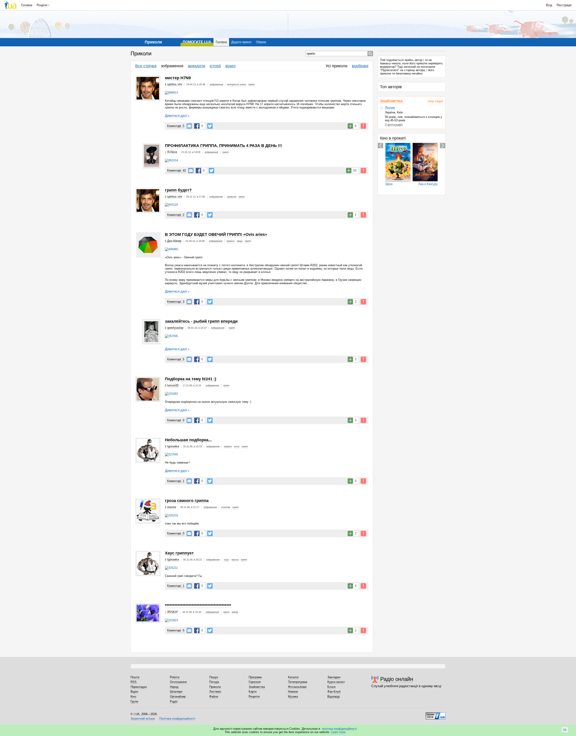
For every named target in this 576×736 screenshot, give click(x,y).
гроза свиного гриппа (187, 500)
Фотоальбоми (297, 687)
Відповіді (333, 696)
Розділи (42, 5)
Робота (174, 677)
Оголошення (178, 682)
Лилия (390, 108)
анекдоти (196, 66)
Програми (255, 677)
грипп (251, 84)
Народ (174, 687)
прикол (230, 241)
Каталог (293, 677)
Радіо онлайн (396, 679)
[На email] (189, 126)
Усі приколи (336, 66)
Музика (293, 696)
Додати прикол (241, 42)
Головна (26, 5)
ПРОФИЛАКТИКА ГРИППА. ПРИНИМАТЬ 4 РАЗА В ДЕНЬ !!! (223, 145)
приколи (231, 196)
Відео (134, 691)
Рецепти (254, 696)
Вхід (549, 5)
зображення (172, 66)
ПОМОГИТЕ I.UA (197, 42)
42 (176, 170)
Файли (213, 696)
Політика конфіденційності (177, 718)
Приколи (215, 687)
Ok (565, 729)
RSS (133, 682)
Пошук (213, 677)
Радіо (174, 701)
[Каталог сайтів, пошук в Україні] (436, 714)
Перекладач (138, 687)
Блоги (331, 687)
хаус (226, 559)
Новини (293, 691)
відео (230, 66)
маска (235, 559)
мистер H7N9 (178, 78)
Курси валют (336, 682)
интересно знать (236, 84)
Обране (261, 42)
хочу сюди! (435, 101)
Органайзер (178, 696)
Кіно (133, 696)
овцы (240, 241)
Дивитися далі (176, 115)
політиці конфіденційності (339, 728)
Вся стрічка (145, 66)
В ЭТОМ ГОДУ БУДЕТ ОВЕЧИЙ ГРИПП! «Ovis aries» (216, 234)
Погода (214, 682)
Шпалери (176, 691)
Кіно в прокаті (393, 138)
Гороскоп (255, 682)
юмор (235, 612)
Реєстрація (564, 5)
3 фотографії (394, 124)
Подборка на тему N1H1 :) (190, 379)
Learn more (338, 732)
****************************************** (198, 605)
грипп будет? (178, 190)
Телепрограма (297, 682)
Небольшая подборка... (188, 440)
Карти (252, 691)
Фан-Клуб (333, 691)
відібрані (360, 66)
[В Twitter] (210, 126)
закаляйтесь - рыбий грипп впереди (201, 321)
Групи (134, 701)
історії (215, 66)
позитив (225, 507)
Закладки (333, 677)
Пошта (134, 677)
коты (236, 446)
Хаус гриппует (179, 553)
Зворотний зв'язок (142, 718)
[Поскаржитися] (363, 126)
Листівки (215, 691)
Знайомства (391, 101)
